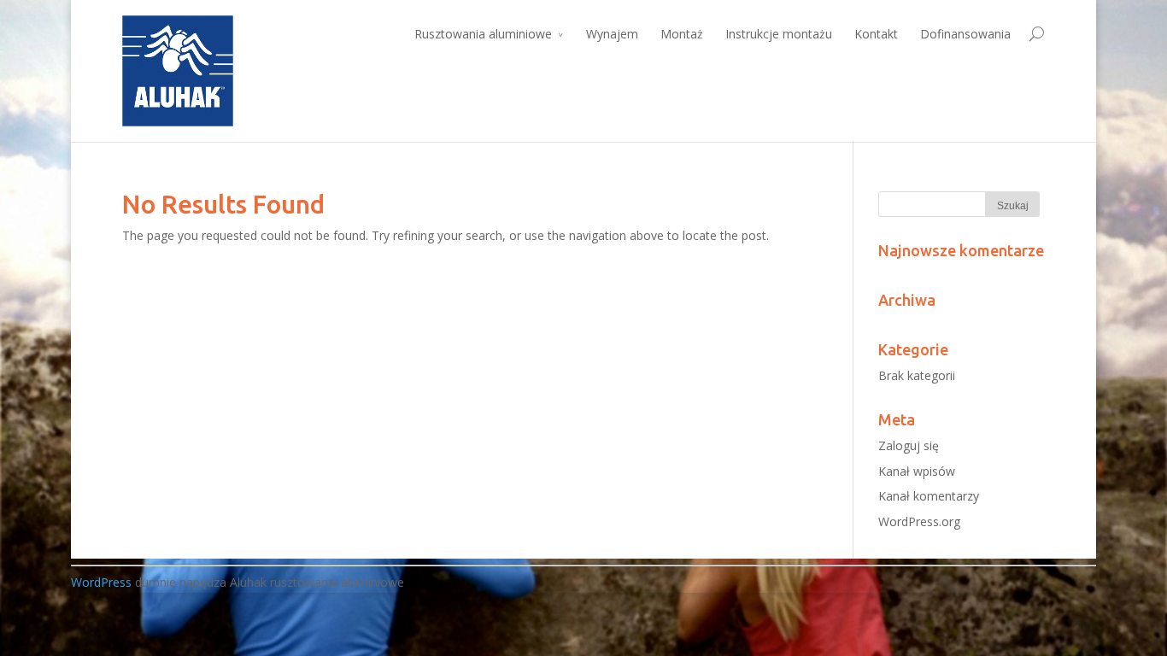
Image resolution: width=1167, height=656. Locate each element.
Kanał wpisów (916, 471)
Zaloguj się (908, 445)
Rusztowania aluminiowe (483, 34)
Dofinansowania (965, 34)
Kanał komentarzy (928, 496)
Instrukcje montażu (778, 34)
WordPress (101, 582)
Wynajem (612, 34)
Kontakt (876, 34)
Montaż (681, 34)
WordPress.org (919, 521)
